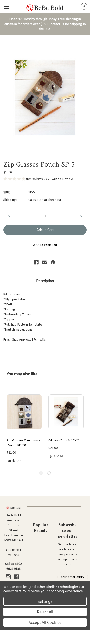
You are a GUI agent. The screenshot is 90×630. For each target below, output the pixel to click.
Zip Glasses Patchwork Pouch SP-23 (24, 443)
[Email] (44, 262)
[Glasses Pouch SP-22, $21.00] (66, 412)
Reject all (45, 611)
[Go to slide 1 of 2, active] (41, 473)
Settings (45, 601)
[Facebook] (36, 262)
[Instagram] (8, 576)
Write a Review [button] (62, 179)
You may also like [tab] (22, 373)
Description (45, 280)
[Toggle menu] (6, 6)
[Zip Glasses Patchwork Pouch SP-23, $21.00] (24, 412)
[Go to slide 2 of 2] (49, 473)
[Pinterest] (53, 262)
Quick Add (14, 460)
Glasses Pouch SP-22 (64, 440)
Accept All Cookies (45, 622)
